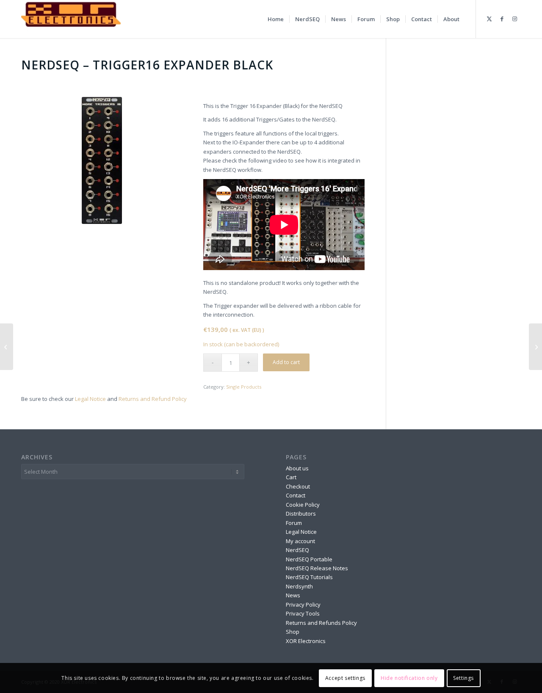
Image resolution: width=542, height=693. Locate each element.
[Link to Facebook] (501, 18)
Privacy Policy (303, 604)
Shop (292, 631)
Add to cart (286, 362)
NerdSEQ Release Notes (317, 568)
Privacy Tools (303, 613)
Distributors (301, 513)
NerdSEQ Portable (309, 559)
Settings (463, 678)
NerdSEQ (297, 550)
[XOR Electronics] (71, 19)
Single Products (243, 387)
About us (297, 468)
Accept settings (345, 678)
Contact (295, 495)
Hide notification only (409, 678)
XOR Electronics (306, 641)
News (293, 595)
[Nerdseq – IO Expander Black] (6, 346)
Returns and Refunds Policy (321, 623)
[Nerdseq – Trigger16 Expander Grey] (535, 346)
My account (300, 541)
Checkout (298, 486)
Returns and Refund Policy (153, 399)
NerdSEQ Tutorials (309, 577)
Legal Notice (90, 399)
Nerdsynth (299, 586)
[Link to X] (489, 18)
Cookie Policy (303, 504)
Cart (291, 477)
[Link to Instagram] (514, 18)
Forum (294, 523)
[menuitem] (275, 19)
